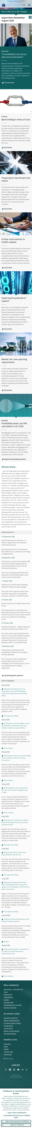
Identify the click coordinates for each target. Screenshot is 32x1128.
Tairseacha (7, 1044)
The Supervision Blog (11, 716)
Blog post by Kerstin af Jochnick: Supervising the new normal (13, 854)
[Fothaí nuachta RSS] (26, 1069)
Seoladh (6, 1000)
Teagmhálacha (8, 997)
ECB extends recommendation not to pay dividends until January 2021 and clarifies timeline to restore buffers (15, 726)
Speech (6, 942)
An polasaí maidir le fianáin (12, 1023)
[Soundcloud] (22, 1069)
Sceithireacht (8, 1054)
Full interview (9, 83)
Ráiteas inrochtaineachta (11, 1031)
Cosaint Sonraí (8, 1028)
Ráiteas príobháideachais (11, 1020)
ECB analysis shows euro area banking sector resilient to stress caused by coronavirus (16, 758)
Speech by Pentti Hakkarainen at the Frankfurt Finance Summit (15, 920)
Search (24, 5)
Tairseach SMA (8, 1052)
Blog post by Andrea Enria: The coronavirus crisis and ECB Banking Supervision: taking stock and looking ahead (14, 692)
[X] (6, 1069)
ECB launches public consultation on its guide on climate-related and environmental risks (15, 952)
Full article (8, 147)
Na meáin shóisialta (10, 1008)
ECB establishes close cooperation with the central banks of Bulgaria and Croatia (14, 790)
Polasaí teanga (8, 1026)
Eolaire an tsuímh (9, 1058)
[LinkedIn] (10, 1069)
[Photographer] (31, 111)
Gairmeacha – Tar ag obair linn (13, 989)
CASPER (6, 1049)
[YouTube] (18, 1069)
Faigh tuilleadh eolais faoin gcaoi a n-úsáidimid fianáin (17, 1116)
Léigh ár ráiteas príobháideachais (17, 1112)
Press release (8, 748)
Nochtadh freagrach (10, 1033)
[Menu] (29, 5)
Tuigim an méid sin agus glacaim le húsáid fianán (17, 1121)
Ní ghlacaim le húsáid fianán (17, 1125)
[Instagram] (14, 1069)
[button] (29, 2)
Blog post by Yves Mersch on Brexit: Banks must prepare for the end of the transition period (15, 823)
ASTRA (6, 1046)
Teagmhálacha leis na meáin (13, 1005)
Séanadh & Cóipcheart (11, 1018)
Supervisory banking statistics (15, 459)
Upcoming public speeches (13, 675)
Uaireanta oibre (8, 1002)
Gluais (6, 992)
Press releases (9, 813)
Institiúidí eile (8, 994)
